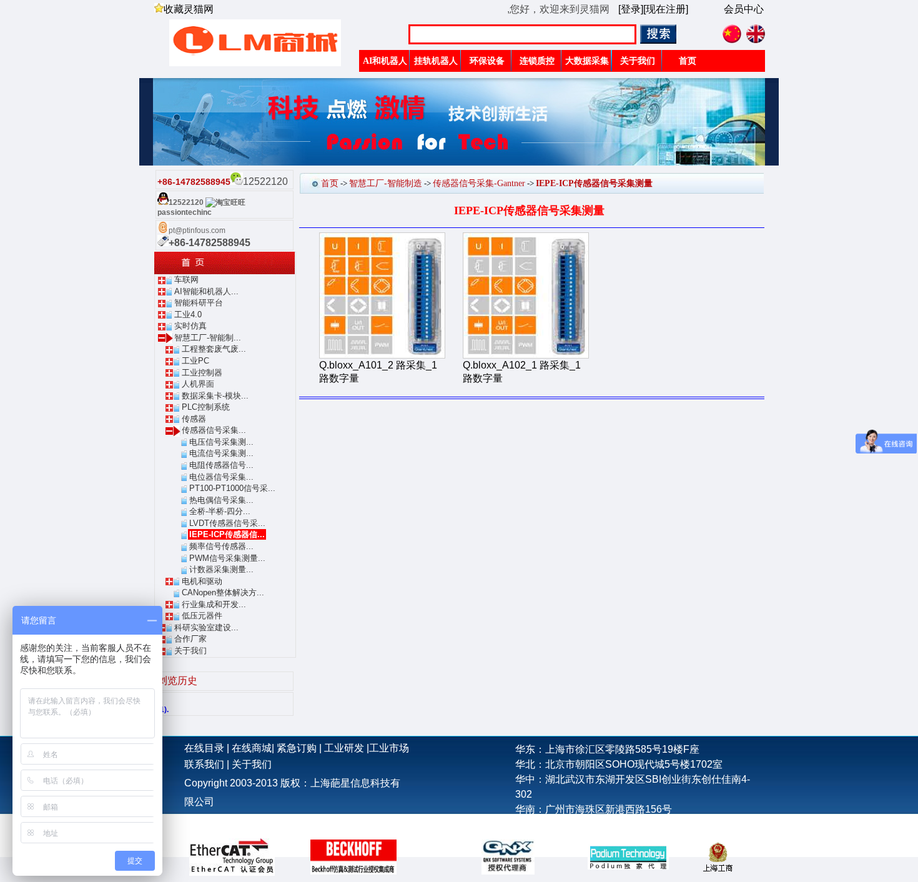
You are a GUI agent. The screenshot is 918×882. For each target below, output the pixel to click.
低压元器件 (202, 615)
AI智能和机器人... (206, 291)
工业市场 (389, 748)
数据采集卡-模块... (215, 395)
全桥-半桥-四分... (219, 511)
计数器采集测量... (221, 569)
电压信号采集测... (221, 442)
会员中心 (744, 9)
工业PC (195, 360)
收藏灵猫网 (189, 9)
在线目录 (204, 748)
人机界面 (198, 384)
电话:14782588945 (557, 824)
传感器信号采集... (214, 430)
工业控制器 (202, 372)
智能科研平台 (198, 302)
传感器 (194, 419)
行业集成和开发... (214, 604)
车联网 (186, 279)
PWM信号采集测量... (227, 558)
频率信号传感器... (221, 546)
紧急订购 (297, 748)
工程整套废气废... (214, 349)
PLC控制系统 (206, 407)
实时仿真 (190, 325)
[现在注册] (665, 9)
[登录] (630, 9)
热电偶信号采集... (221, 500)
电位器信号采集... (221, 477)
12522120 (186, 202)
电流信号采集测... (221, 453)
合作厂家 (190, 638)
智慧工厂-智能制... (207, 337)
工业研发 (344, 748)
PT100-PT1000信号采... (232, 488)
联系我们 (204, 764)
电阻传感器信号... (221, 465)
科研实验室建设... (206, 627)
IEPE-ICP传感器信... (227, 534)
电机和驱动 (202, 581)
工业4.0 (188, 314)
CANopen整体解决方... (223, 592)
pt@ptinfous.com (197, 230)
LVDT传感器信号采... (227, 523)
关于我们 (190, 650)
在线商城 (252, 748)
